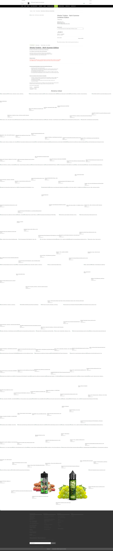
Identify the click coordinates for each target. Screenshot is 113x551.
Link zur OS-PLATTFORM (61, 517)
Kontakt (90, 0)
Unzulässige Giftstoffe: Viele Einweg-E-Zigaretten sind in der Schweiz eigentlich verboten (49, 520)
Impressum (59, 525)
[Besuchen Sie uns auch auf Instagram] (58, 538)
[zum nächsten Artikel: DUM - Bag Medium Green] (55, 11)
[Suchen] (28, 3)
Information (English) (47, 529)
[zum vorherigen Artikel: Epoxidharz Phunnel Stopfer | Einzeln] (56, 11)
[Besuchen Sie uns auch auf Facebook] (58, 537)
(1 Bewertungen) (59, 19)
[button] (86, 3)
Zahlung (45, 522)
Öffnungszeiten (46, 517)
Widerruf (59, 519)
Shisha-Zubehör (63, 22)
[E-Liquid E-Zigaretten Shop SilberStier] (37, 2)
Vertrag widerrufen (60, 528)
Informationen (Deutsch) (47, 527)
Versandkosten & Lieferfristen (48, 524)
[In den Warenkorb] (30, 14)
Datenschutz (59, 522)
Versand (42, 546)
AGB (58, 524)
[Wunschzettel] (87, 3)
